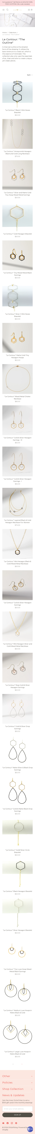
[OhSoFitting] (17, 10)
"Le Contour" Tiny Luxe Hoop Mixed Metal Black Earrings (17, 970)
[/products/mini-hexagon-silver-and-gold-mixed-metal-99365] (17, 626)
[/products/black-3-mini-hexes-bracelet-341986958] (17, 93)
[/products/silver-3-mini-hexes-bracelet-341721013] (17, 296)
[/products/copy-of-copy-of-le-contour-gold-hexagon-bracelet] (17, 874)
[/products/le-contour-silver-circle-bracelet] (17, 832)
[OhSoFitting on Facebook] (9, 1123)
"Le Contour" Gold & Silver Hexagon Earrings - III (17, 439)
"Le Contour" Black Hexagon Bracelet (17, 891)
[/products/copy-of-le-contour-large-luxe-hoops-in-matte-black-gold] (17, 993)
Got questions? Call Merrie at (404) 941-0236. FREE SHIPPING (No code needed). (17, 3)
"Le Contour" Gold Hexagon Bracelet (17, 234)
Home (4, 32)
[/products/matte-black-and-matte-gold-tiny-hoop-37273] (17, 255)
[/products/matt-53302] (17, 338)
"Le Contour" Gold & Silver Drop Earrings (17, 727)
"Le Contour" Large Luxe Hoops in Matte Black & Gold (17, 1053)
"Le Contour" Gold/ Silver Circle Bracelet (17, 851)
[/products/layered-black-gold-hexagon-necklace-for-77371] (17, 503)
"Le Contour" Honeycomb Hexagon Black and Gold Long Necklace (17, 153)
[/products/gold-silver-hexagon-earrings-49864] (17, 420)
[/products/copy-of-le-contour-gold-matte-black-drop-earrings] (17, 750)
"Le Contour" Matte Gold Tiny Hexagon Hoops (17, 356)
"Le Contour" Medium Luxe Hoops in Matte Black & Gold (17, 1012)
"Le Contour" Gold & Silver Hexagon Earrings (17, 604)
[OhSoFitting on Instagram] (13, 1123)
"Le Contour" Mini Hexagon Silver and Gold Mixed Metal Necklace (17, 645)
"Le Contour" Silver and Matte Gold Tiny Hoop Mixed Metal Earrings (17, 194)
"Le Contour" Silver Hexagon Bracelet (17, 930)
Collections (12, 32)
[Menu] (3, 9)
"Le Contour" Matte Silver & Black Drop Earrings (17, 769)
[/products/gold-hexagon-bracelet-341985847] (17, 216)
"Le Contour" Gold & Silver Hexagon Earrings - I (17, 480)
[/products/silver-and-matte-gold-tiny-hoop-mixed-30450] (17, 175)
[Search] (7, 9)
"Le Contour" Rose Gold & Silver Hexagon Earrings (17, 686)
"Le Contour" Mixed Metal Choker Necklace (17, 398)
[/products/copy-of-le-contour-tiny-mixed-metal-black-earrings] (17, 952)
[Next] (22, 1064)
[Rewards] (30, 1129)
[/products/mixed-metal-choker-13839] (17, 379)
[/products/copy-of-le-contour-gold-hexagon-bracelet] (17, 913)
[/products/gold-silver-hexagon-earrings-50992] (17, 461)
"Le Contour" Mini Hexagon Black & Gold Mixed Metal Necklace (17, 563)
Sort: (28, 75)
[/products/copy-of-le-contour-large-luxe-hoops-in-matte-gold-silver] (17, 1034)
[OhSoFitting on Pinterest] (17, 1123)
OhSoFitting (13, 1127)
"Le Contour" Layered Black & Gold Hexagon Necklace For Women (17, 521)
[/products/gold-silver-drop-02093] (17, 709)
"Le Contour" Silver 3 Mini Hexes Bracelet (17, 315)
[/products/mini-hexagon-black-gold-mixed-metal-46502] (17, 544)
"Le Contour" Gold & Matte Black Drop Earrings (17, 810)
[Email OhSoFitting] (4, 1123)
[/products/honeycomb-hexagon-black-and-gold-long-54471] (17, 134)
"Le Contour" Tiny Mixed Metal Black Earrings (17, 274)
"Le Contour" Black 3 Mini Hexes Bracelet (17, 111)
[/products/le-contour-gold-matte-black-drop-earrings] (17, 791)
